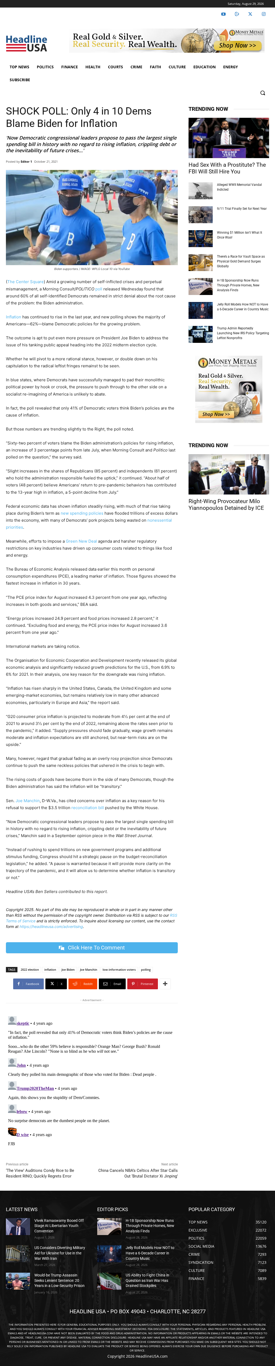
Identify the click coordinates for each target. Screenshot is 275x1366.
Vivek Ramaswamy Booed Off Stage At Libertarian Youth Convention (59, 1225)
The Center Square (25, 281)
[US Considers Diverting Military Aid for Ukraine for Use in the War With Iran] (18, 1253)
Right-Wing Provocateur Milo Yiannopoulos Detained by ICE (226, 504)
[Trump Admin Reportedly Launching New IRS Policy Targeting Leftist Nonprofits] (201, 334)
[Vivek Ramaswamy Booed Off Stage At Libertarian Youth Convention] (18, 1226)
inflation (50, 969)
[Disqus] (92, 1081)
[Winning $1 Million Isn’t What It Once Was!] (201, 238)
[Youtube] (223, 14)
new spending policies (82, 513)
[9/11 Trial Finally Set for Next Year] (201, 214)
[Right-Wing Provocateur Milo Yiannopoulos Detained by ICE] (229, 474)
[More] (165, 984)
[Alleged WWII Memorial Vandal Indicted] (201, 190)
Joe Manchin (28, 800)
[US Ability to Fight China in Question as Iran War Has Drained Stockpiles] (109, 1281)
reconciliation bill (87, 807)
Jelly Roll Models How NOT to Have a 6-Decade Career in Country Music (150, 1253)
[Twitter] (250, 14)
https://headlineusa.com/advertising (51, 926)
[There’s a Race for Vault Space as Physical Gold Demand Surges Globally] (201, 262)
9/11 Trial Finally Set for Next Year (242, 209)
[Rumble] (236, 14)
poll (98, 288)
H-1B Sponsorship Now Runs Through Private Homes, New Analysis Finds (238, 285)
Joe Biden (68, 969)
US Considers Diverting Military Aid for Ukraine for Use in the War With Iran (59, 1253)
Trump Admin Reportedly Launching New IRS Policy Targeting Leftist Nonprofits (243, 333)
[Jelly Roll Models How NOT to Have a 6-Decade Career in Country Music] (201, 310)
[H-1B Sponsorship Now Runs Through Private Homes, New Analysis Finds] (201, 286)
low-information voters (119, 969)
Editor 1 (26, 161)
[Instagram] (263, 14)
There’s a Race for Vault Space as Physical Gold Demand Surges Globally (241, 261)
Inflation (13, 316)
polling (146, 969)
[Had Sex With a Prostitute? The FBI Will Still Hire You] (229, 138)
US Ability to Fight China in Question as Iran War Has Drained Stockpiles (147, 1280)
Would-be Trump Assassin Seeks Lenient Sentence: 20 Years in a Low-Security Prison (59, 1280)
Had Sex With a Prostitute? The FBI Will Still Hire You (227, 168)
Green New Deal (81, 541)
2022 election (30, 969)
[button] (262, 92)
